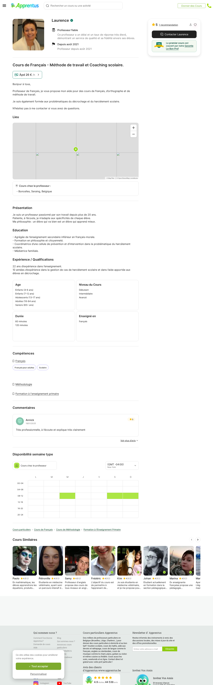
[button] (195, 25)
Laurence (60, 20)
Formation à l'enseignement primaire (37, 393)
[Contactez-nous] (209, 5)
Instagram (44, 683)
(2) (27, 578)
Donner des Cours (191, 6)
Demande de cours (41, 644)
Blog (59, 638)
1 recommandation (168, 24)
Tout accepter (39, 666)
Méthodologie (23, 384)
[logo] (26, 5)
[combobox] (83, 5)
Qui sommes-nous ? (66, 641)
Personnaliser (38, 674)
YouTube (67, 683)
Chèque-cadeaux (64, 657)
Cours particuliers (22, 529)
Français (20, 360)
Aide (35, 647)
